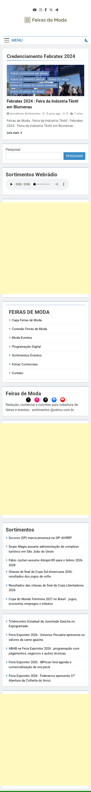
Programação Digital (26, 347)
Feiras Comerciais (25, 364)
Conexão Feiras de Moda (29, 329)
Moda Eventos (22, 338)
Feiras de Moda (58, 79)
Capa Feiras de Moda (27, 320)
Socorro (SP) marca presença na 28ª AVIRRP (40, 538)
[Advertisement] (45, 248)
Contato (17, 373)
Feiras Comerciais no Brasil (29, 73)
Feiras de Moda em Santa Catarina (33, 85)
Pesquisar (13, 150)
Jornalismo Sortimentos (25, 113)
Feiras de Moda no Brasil (27, 92)
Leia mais (13, 132)
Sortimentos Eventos (27, 355)
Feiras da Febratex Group (27, 79)
